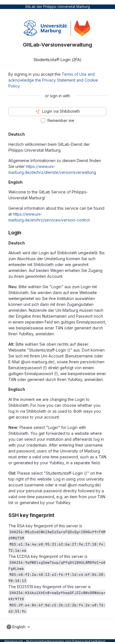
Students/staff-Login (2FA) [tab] (57, 59)
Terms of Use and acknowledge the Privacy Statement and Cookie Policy (53, 80)
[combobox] (18, 626)
